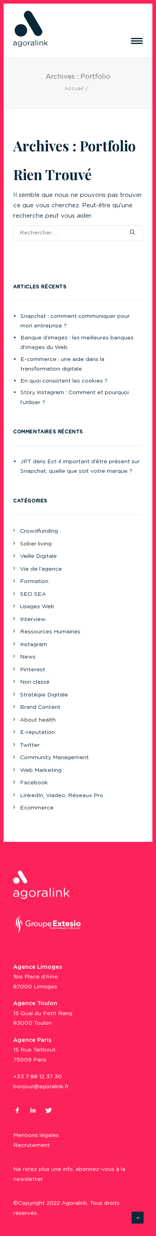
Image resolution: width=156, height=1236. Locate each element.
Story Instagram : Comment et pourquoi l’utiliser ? (74, 397)
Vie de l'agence (41, 569)
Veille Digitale (38, 556)
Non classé (35, 682)
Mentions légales (36, 1135)
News (28, 657)
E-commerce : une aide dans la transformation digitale (62, 364)
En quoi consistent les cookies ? (64, 381)
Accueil (74, 88)
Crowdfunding (39, 531)
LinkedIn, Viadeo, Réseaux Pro (61, 795)
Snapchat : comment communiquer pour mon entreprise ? (75, 321)
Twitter (30, 745)
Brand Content (40, 707)
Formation (34, 581)
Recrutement (31, 1145)
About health (38, 720)
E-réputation (37, 732)
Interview (33, 619)
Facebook (34, 783)
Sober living (36, 544)
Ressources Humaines (50, 632)
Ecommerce (37, 808)
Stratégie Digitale (44, 695)
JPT (25, 461)
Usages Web (37, 606)
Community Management (54, 757)
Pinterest (32, 670)
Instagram (33, 644)
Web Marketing (41, 770)
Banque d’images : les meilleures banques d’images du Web (77, 343)
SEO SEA (33, 594)
